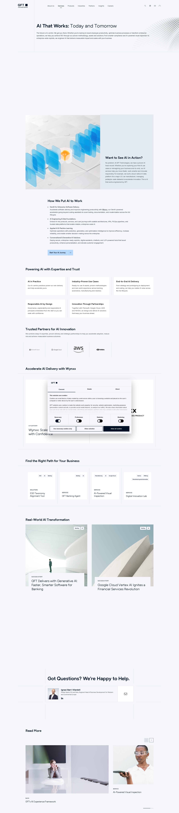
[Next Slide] (151, 740)
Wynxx (104, 210)
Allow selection (89, 428)
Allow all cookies (116, 428)
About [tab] (117, 389)
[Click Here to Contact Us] (155, 6)
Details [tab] (89, 389)
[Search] (145, 5)
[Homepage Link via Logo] (22, 5)
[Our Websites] (150, 5)
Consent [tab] (61, 389)
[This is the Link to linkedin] (62, 698)
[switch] (79, 420)
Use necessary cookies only (63, 428)
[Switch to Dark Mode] (159, 5)
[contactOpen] (126, 694)
